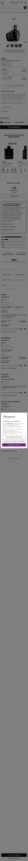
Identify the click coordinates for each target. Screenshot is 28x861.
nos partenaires (9, 423)
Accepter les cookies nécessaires (13, 441)
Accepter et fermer (14, 445)
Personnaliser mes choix (14, 437)
